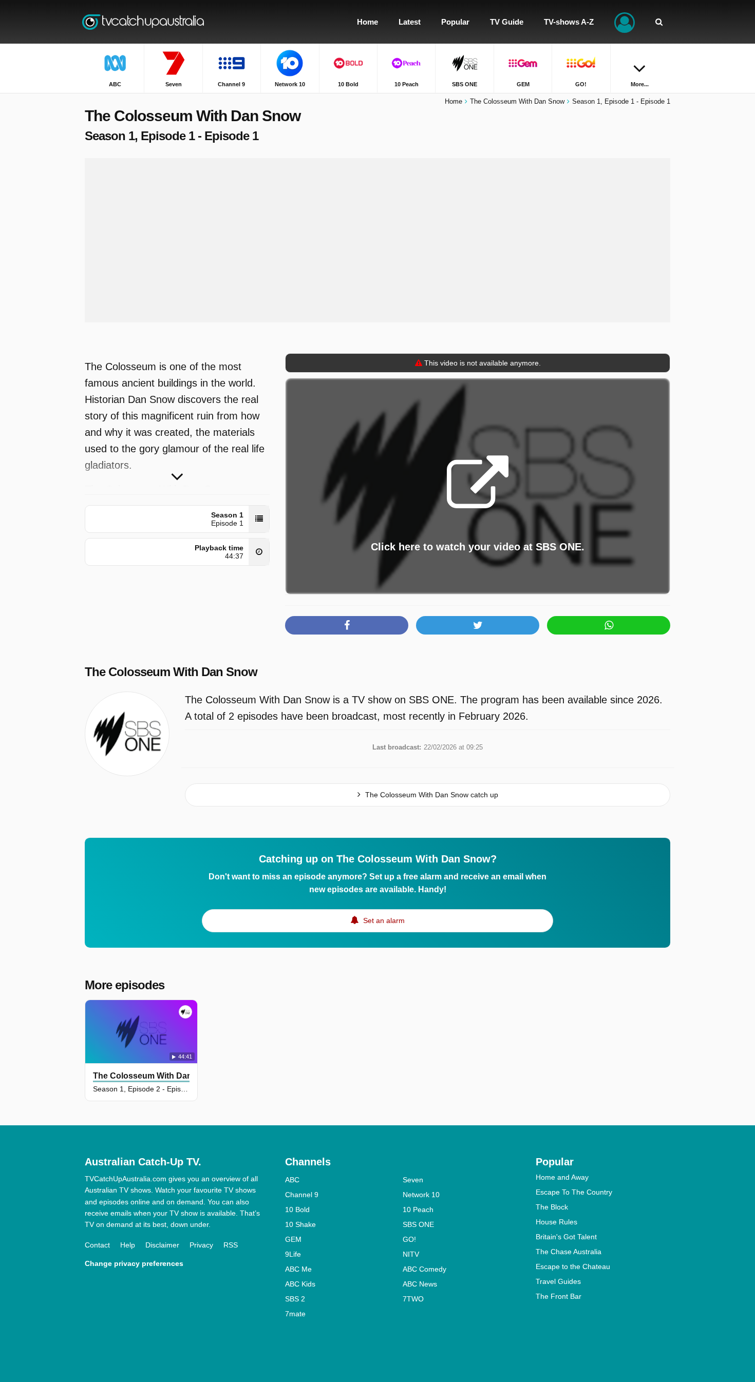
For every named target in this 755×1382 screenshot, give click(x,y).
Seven (413, 1180)
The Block (552, 1207)
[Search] (659, 22)
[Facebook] (346, 625)
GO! (409, 1239)
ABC (292, 1180)
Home (453, 101)
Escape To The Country (574, 1192)
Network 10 (421, 1195)
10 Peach (418, 1209)
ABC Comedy (424, 1269)
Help (127, 1245)
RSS (230, 1245)
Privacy (201, 1245)
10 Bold (297, 1209)
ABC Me (298, 1269)
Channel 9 (301, 1195)
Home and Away (562, 1177)
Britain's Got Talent (566, 1237)
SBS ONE (418, 1224)
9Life (293, 1254)
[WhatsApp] (608, 625)
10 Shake (300, 1224)
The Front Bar (558, 1296)
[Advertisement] (377, 240)
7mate (295, 1314)
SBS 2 (295, 1299)
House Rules (556, 1222)
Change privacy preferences (134, 1263)
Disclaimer (162, 1245)
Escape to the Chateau (573, 1266)
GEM (293, 1239)
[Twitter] (477, 625)
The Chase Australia (568, 1251)
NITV (411, 1254)
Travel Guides (558, 1281)
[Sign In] (624, 22)
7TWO (413, 1299)
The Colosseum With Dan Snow (171, 672)
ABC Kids (300, 1284)
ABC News (420, 1284)
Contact (97, 1245)
